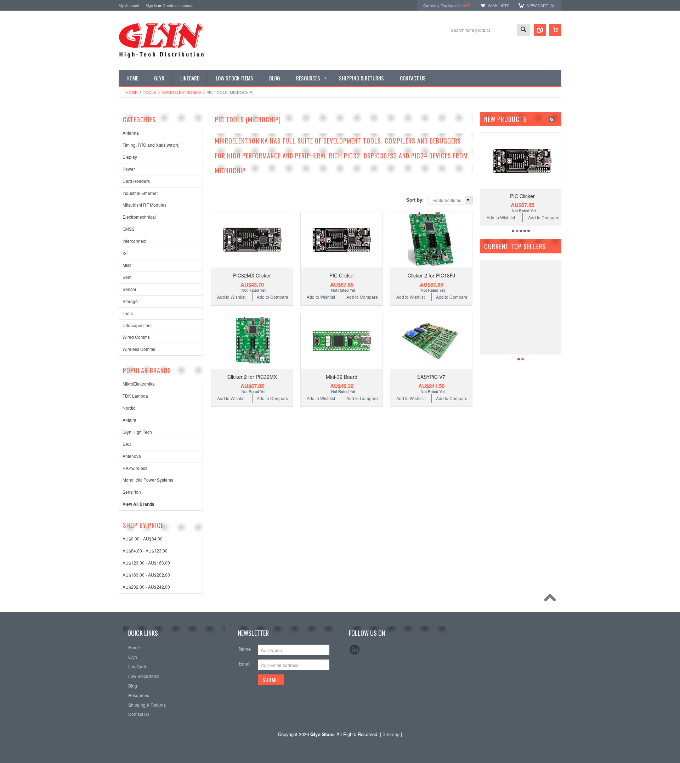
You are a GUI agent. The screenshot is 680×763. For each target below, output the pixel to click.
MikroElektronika (181, 92)
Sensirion (132, 492)
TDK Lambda (135, 396)
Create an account (178, 5)
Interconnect (134, 241)
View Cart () (540, 5)
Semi (127, 277)
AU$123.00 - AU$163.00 (146, 563)
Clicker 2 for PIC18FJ (431, 275)
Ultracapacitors (137, 325)
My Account (129, 5)
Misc (127, 265)
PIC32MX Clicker (252, 275)
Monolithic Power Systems (148, 480)
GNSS (129, 229)
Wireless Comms (139, 349)
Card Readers (136, 181)
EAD (127, 444)
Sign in (151, 5)
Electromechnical (139, 217)
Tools (149, 92)
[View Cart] (555, 30)
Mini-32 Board (341, 376)
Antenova (132, 456)
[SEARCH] (523, 30)
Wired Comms (136, 337)
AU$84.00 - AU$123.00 (145, 551)
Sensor (129, 289)
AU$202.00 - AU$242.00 (146, 587)
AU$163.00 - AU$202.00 (146, 575)
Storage (130, 301)
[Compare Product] (540, 30)
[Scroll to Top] (552, 599)
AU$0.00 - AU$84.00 (143, 538)
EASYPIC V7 (431, 376)
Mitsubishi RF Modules (144, 205)
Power (129, 169)
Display (130, 157)
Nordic (129, 408)
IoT (125, 253)
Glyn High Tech (137, 432)
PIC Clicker (341, 275)
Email (244, 663)
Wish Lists (498, 5)
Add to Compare (272, 297)
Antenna (131, 133)
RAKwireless (135, 468)
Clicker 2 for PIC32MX (252, 376)
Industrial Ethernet (140, 193)
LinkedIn (354, 650)
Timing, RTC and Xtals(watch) (151, 145)
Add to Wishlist (231, 297)
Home (131, 92)
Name (245, 648)
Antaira (129, 420)
